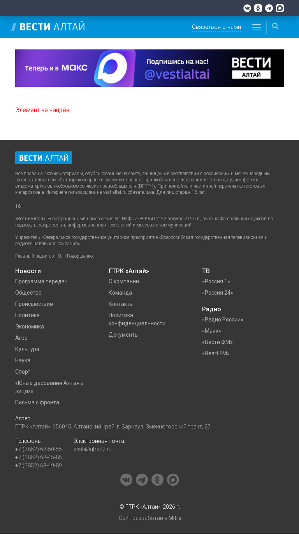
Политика (27, 315)
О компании (124, 281)
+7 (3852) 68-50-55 (38, 449)
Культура (27, 349)
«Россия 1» (216, 281)
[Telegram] (269, 8)
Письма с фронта (37, 402)
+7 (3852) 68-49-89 (38, 465)
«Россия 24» (217, 293)
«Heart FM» (216, 353)
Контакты (121, 304)
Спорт (22, 372)
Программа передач (41, 281)
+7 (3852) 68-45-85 (38, 457)
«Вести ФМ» (217, 342)
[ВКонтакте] (247, 8)
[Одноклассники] (258, 8)
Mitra (175, 518)
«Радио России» (222, 319)
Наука (22, 360)
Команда (120, 293)
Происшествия (34, 304)
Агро (21, 338)
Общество (28, 293)
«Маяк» (211, 331)
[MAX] (280, 8)
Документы (124, 335)
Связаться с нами (216, 26)
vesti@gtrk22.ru (93, 449)
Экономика (29, 326)
